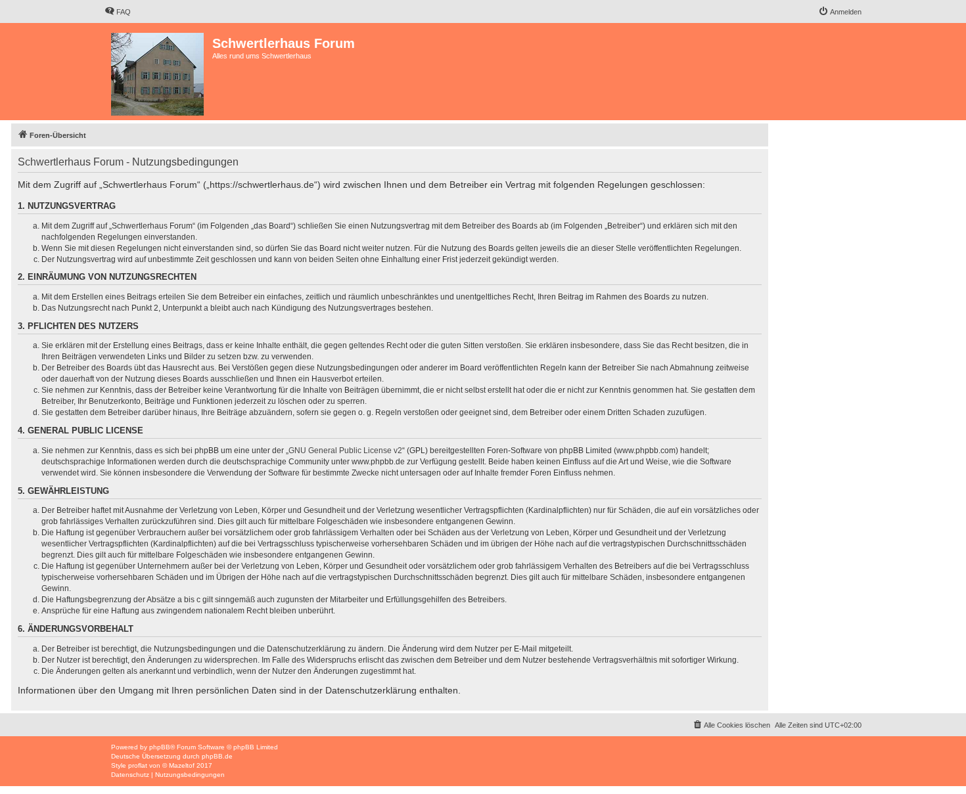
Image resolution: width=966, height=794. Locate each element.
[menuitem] (117, 12)
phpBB (159, 747)
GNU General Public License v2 (345, 450)
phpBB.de (217, 756)
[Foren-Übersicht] (158, 71)
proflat (137, 765)
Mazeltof (182, 765)
